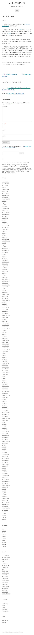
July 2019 (4, 254)
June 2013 (4, 332)
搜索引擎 (4, 171)
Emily (3, 561)
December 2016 (5, 279)
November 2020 (5, 239)
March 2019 (4, 260)
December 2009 (5, 412)
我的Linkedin (5, 620)
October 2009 (5, 416)
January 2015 (5, 309)
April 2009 (4, 428)
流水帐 (3, 540)
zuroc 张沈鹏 (5, 592)
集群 (15, 172)
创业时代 (4, 534)
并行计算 (22, 169)
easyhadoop (5, 603)
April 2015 (4, 304)
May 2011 (4, 380)
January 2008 (5, 456)
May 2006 (4, 493)
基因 (9, 169)
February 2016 (5, 294)
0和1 (3, 529)
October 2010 (5, 393)
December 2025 (5, 182)
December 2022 (5, 212)
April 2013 (4, 336)
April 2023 (4, 205)
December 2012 (5, 344)
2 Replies (4, 20)
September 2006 (6, 485)
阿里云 (11, 172)
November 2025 (5, 184)
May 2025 (4, 187)
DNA (21, 162)
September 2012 (6, 349)
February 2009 (5, 431)
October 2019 (5, 252)
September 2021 (6, 229)
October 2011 (5, 370)
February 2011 (5, 386)
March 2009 (4, 430)
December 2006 (5, 479)
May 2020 (4, 245)
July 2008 (4, 445)
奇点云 (15, 169)
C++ (13, 163)
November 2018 (5, 262)
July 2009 (4, 422)
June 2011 (4, 378)
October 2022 (5, 216)
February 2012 (5, 363)
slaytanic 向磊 (5, 576)
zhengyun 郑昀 (5, 588)
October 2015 (5, 298)
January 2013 (5, 342)
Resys (3, 607)
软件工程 (4, 172)
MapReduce (5, 166)
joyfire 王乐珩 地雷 (17, 3)
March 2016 (4, 292)
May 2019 (4, 256)
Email (4, 130)
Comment (5, 106)
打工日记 (16, 62)
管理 (25, 171)
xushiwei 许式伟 (5, 586)
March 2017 (4, 277)
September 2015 (6, 300)
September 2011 (6, 372)
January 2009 (5, 433)
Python (22, 166)
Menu (17, 10)
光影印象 (4, 531)
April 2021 (4, 235)
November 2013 (5, 325)
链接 (8, 172)
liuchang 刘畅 (5, 571)
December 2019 (5, 248)
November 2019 (5, 250)
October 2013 (5, 327)
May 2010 (4, 403)
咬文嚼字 (4, 536)
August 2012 (5, 351)
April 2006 (4, 494)
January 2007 (5, 477)
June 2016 (4, 290)
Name (4, 124)
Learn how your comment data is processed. (16, 146)
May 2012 (4, 357)
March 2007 (4, 473)
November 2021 (5, 227)
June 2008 (4, 447)
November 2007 (5, 460)
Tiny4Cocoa (4, 609)
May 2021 (4, 233)
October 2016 (5, 283)
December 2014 (5, 311)
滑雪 (13, 171)
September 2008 (6, 441)
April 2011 (4, 382)
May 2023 (4, 203)
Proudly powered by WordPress (16, 632)
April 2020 (4, 246)
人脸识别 (9, 168)
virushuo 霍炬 (5, 582)
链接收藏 (4, 546)
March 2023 (4, 206)
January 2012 (5, 365)
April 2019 (4, 258)
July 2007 (4, 468)
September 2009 (6, 418)
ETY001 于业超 (5, 563)
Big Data (10, 162)
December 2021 (5, 226)
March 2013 (4, 338)
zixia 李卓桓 (4, 590)
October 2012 (5, 348)
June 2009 (4, 424)
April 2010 (4, 405)
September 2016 (6, 285)
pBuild (9, 33)
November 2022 (5, 214)
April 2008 (4, 451)
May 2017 (4, 273)
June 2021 (4, 231)
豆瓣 (28, 171)
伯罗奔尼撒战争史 (15, 168)
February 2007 (5, 475)
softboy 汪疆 (5, 578)
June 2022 (4, 220)
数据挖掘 (9, 171)
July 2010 (4, 399)
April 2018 (4, 267)
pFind (28, 62)
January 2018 (5, 271)
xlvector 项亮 (5, 584)
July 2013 (4, 330)
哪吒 (5, 169)
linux (26, 164)
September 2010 (6, 395)
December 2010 (5, 390)
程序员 (22, 171)
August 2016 (5, 287)
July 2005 (4, 512)
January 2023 (5, 210)
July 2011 (4, 376)
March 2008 (4, 452)
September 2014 (6, 315)
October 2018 (5, 264)
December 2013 (5, 323)
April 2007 (4, 472)
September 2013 (6, 329)
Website (4, 136)
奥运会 (18, 169)
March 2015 (4, 306)
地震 (7, 169)
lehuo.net (23, 164)
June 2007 (4, 470)
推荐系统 (30, 169)
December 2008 (5, 435)
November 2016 (5, 281)
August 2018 (5, 266)
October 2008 (5, 439)
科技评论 (4, 544)
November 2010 (5, 391)
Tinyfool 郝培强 (5, 580)
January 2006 (5, 500)
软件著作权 (15, 64)
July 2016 (4, 288)
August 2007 (5, 466)
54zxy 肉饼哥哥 (5, 555)
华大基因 (29, 168)
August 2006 (5, 487)
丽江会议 (21, 30)
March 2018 (4, 269)
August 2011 (5, 374)
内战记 (21, 168)
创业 (24, 168)
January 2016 (5, 296)
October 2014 (5, 313)
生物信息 (5, 64)
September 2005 (6, 508)
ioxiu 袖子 (4, 569)
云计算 (26, 166)
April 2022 (4, 222)
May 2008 (4, 449)
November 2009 (5, 414)
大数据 (11, 169)
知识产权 (10, 64)
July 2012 (4, 353)
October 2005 (5, 506)
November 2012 (5, 346)
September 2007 (6, 464)
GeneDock (26, 163)
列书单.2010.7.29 (27, 74)
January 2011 (5, 388)
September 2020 (6, 241)
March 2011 (4, 384)
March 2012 (4, 361)
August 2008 (5, 443)
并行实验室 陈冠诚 (6, 594)
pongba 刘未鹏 (5, 573)
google (4, 164)
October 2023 (5, 197)
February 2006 (5, 498)
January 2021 (5, 237)
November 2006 (5, 481)
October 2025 (5, 185)
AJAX (7, 162)
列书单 (3, 533)
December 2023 (5, 193)
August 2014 (5, 317)
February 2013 (5, 340)
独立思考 (4, 542)
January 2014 (5, 321)
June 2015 (4, 302)
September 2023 (6, 199)
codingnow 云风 (5, 559)
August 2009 (5, 420)
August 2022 (5, 218)
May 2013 (4, 334)
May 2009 (4, 426)
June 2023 (4, 201)
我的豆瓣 (4, 622)
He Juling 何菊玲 (5, 565)
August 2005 (5, 510)
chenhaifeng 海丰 (6, 557)
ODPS (11, 166)
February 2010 (5, 409)
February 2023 (5, 208)
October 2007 (5, 462)
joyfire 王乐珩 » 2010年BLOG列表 (15, 93)
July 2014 (4, 319)
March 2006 (4, 496)
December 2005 (5, 502)
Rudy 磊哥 (4, 575)
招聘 (26, 169)
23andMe (4, 162)
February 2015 (5, 308)
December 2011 (5, 367)
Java (12, 164)
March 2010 (4, 407)
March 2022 (4, 224)
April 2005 (4, 517)
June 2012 (4, 355)
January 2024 (5, 191)
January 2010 (5, 411)
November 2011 (5, 369)
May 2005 (4, 515)
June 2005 (4, 514)
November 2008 (5, 437)
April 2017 (4, 275)
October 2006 (5, 483)
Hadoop (9, 164)
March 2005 (4, 519)
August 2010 (5, 397)
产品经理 (4, 168)
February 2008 (5, 454)
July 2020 (4, 243)
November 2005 (5, 504)
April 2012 (4, 359)
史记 (3, 169)
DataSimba (17, 163)
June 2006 (4, 491)
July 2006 (4, 489)
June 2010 (4, 401)
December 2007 (5, 458)
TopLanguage (5, 611)
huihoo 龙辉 (5, 567)
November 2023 (5, 195)
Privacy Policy (5, 632)
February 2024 (5, 189)
